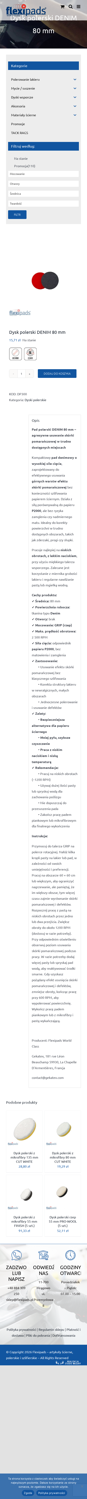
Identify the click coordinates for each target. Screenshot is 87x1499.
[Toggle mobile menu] (79, 6)
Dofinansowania (63, 1335)
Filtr (17, 214)
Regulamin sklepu (51, 1329)
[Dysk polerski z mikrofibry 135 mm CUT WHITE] (24, 1129)
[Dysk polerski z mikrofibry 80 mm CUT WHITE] (63, 1129)
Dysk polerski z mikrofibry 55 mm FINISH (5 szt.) (24, 1221)
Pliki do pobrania (38, 1335)
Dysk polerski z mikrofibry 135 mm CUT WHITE (24, 1157)
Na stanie (21, 158)
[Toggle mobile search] (71, 6)
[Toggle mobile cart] (62, 6)
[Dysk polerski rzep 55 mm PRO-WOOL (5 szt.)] (63, 1193)
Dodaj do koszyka (57, 373)
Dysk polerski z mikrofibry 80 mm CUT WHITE (63, 1157)
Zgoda (28, 1493)
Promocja (24, 166)
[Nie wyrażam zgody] (82, 1486)
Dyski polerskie (35, 400)
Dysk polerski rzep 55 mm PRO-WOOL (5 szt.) (63, 1221)
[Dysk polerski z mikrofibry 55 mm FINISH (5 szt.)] (24, 1193)
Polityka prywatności (21, 1329)
